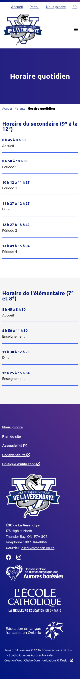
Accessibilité (13, 445)
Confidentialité (15, 454)
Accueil (7, 108)
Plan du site (11, 436)
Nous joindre (12, 427)
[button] (76, 29)
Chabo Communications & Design (48, 660)
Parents (20, 108)
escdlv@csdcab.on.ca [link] (37, 547)
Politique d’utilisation (20, 464)
